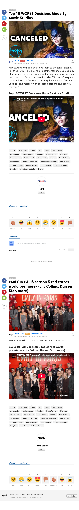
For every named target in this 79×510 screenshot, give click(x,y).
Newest (71, 250)
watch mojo (57, 150)
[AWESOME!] (13, 223)
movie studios (31, 165)
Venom (52, 158)
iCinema (12, 9)
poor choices (46, 165)
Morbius (63, 154)
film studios (64, 161)
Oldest (65, 250)
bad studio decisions (49, 161)
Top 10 (12, 150)
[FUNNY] (45, 223)
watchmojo (14, 154)
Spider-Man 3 (15, 158)
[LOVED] (62, 223)
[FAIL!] (70, 223)
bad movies (14, 161)
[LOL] (21, 223)
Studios (40, 154)
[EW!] (53, 223)
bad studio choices (30, 161)
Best (60, 250)
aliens (33, 150)
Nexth (17, 61)
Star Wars (23, 150)
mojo (47, 150)
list (40, 150)
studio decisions (61, 165)
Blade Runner (51, 154)
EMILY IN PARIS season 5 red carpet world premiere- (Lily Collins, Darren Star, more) (40, 286)
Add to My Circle (32, 61)
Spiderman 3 (29, 158)
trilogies (13, 169)
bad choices (63, 158)
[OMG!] (29, 223)
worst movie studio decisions (31, 169)
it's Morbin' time (16, 165)
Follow (42, 192)
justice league (28, 154)
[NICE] (37, 223)
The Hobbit (42, 158)
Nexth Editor (19, 334)
